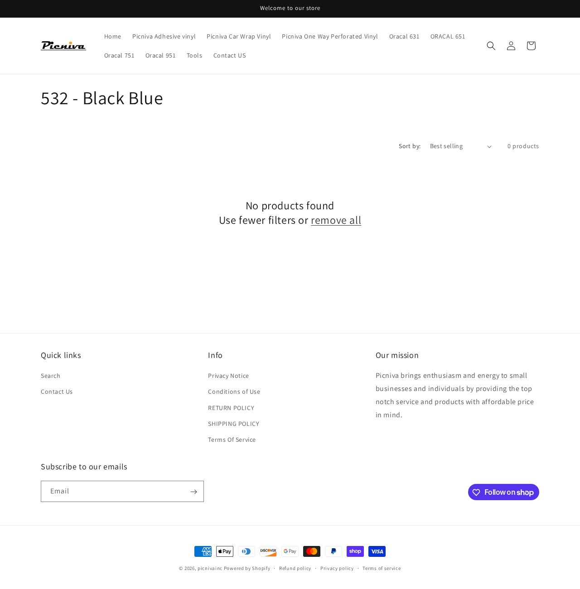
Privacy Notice (228, 376)
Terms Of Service (232, 439)
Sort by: (409, 146)
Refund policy (295, 568)
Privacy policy (337, 568)
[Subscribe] (193, 491)
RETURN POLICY (231, 408)
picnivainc (210, 568)
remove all (336, 220)
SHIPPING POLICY (233, 424)
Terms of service (381, 568)
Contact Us (57, 391)
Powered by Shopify (247, 568)
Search (51, 376)
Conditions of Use (234, 391)
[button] (491, 46)
